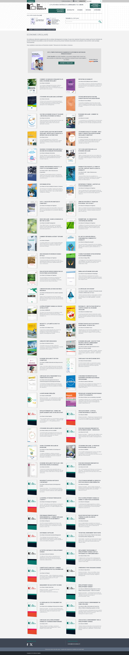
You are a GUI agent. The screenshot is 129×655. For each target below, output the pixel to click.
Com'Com (48, 118)
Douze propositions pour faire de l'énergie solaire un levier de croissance (88, 517)
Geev (47, 137)
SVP (85, 153)
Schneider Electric (50, 343)
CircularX (87, 118)
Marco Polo (87, 555)
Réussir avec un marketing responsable (93, 397)
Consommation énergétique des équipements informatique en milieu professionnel (88, 377)
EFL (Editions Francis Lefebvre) (91, 81)
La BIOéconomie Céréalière (47, 393)
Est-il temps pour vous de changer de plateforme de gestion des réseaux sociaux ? (56, 21)
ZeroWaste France (88, 311)
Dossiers (80, 10)
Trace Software (88, 100)
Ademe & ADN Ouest (89, 381)
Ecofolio (47, 466)
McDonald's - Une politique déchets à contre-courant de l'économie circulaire (89, 308)
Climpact (48, 573)
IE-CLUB (86, 432)
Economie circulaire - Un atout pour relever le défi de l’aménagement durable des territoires (89, 343)
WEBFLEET (48, 310)
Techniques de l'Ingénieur (90, 188)
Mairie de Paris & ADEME (51, 430)
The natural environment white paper (89, 532)
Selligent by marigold (89, 242)
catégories (97, 10)
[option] (37, 21)
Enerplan (86, 520)
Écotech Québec (88, 360)
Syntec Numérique (49, 587)
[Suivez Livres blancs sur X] (31, 644)
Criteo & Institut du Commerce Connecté (54, 186)
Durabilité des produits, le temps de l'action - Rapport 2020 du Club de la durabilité (89, 168)
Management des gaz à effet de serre (51, 585)
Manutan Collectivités (50, 153)
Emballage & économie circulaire (88, 271)
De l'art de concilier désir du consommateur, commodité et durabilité (87, 238)
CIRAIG (86, 414)
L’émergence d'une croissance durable (89, 567)
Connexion (31, 1)
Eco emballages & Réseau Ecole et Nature (54, 606)
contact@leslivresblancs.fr (74, 644)
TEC (47, 623)
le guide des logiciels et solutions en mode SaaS (72, 649)
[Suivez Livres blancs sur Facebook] (28, 644)
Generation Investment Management (53, 534)
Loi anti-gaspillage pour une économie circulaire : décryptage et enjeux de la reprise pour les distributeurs (51, 133)
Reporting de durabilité (85, 79)
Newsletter (82, 1)
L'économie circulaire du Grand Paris (50, 428)
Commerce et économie (39, 29)
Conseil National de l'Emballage (91, 273)
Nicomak (86, 137)
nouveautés (70, 10)
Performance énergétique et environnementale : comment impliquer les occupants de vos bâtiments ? (51, 517)
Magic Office (87, 257)
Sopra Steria (87, 569)
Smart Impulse (49, 416)
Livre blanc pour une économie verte (89, 358)
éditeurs (88, 10)
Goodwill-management (50, 223)
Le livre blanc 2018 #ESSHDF (86, 288)
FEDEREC (86, 449)
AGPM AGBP (48, 395)
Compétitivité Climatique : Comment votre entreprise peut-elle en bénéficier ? (51, 569)
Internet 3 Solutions (50, 554)
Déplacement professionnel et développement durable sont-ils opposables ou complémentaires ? (88, 552)
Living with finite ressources (48, 341)
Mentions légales (37, 653)
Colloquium (87, 501)
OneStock (48, 83)
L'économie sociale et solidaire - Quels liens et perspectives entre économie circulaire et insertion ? (89, 133)
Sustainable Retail (45, 184)
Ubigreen (48, 520)
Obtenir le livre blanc (66, 63)
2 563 (76, 1)
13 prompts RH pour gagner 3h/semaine (40, 20)
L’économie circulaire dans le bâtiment (51, 96)
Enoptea (47, 240)
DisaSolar (87, 484)
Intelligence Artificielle (60, 10)
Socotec (47, 98)
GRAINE (86, 623)
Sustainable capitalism (47, 532)
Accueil (30, 29)
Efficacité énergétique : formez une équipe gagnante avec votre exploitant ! (51, 412)
